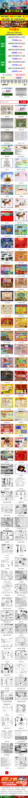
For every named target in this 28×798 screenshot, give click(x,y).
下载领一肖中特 (21, 796)
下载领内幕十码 (7, 796)
